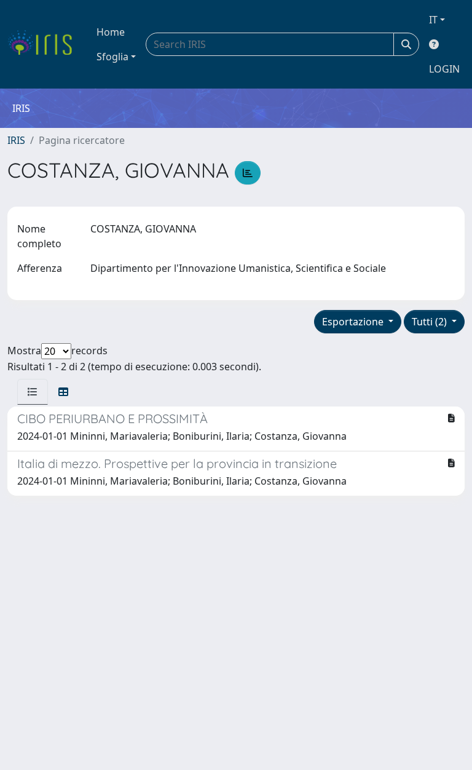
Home (110, 32)
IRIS (16, 140)
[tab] (32, 392)
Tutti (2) (430, 321)
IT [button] (433, 19)
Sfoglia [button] (112, 56)
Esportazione (354, 321)
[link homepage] (44, 44)
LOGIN (444, 69)
